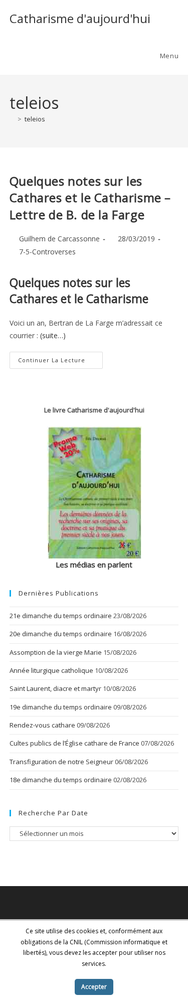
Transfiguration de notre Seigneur (61, 761)
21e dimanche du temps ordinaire (61, 615)
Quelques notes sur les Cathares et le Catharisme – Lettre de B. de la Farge (90, 198)
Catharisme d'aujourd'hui (80, 18)
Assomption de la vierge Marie (56, 652)
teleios (35, 118)
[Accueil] (12, 118)
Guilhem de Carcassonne (59, 238)
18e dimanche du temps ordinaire (61, 779)
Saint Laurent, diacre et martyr (55, 688)
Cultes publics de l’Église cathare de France (74, 743)
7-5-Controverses (47, 251)
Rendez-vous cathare (42, 725)
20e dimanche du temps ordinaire (61, 633)
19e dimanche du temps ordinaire (61, 706)
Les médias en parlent (94, 564)
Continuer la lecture (60, 362)
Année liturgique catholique (51, 670)
